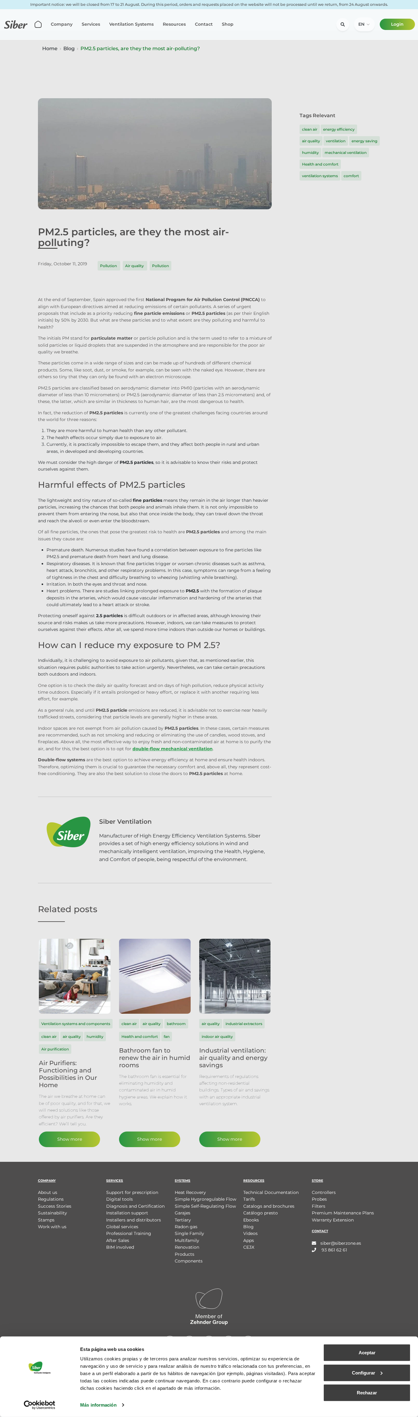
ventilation (335, 141)
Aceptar (367, 1352)
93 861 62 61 (333, 1250)
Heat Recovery (190, 1192)
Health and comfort (320, 164)
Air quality (135, 265)
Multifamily (187, 1240)
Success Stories (54, 1206)
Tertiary (183, 1220)
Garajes (182, 1213)
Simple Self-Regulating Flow (205, 1206)
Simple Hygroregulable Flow (205, 1199)
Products (184, 1254)
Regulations (51, 1199)
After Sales (117, 1240)
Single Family (189, 1233)
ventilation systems (320, 175)
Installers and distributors (133, 1220)
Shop (227, 24)
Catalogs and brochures (268, 1206)
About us (47, 1192)
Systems (182, 1181)
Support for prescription (132, 1192)
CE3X (248, 1247)
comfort (351, 175)
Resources (174, 24)
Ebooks (251, 1220)
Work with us (52, 1226)
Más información (98, 1405)
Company (62, 24)
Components (189, 1261)
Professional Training (128, 1233)
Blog (69, 48)
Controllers (324, 1192)
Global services (122, 1226)
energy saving (364, 141)
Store (317, 1181)
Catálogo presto (260, 1213)
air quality (311, 141)
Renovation (187, 1247)
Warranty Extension (333, 1220)
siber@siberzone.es (340, 1243)
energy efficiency (339, 129)
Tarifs (249, 1199)
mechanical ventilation (346, 152)
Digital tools (119, 1199)
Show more (69, 1139)
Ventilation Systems (131, 24)
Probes (319, 1199)
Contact (204, 24)
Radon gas (186, 1226)
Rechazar (367, 1392)
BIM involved (120, 1247)
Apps (248, 1240)
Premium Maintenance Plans (343, 1213)
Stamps (46, 1220)
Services (91, 24)
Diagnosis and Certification (135, 1206)
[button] (364, 24)
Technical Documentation (271, 1192)
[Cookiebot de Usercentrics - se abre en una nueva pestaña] (39, 1405)
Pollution (109, 265)
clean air (309, 129)
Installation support (127, 1213)
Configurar (363, 1372)
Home (50, 48)
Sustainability (52, 1213)
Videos (250, 1233)
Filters (318, 1206)
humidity (310, 152)
